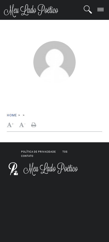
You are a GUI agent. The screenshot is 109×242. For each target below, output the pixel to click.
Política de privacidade (38, 151)
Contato (27, 156)
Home (12, 115)
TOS (64, 151)
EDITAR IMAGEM (88, 97)
